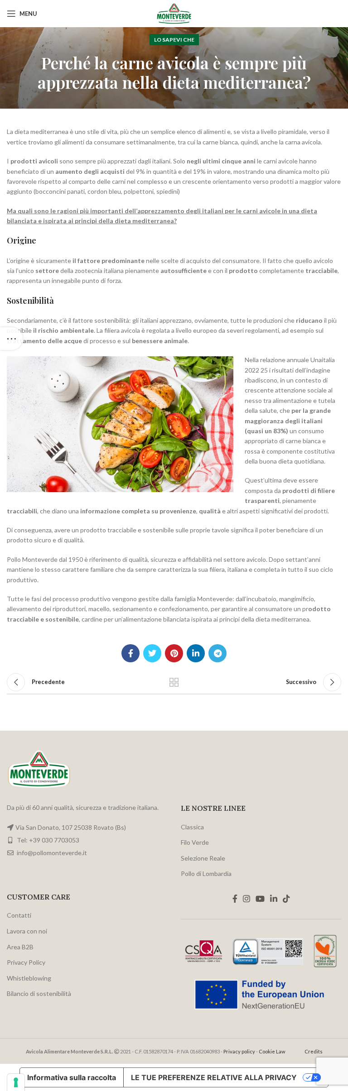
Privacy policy (239, 1051)
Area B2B (20, 947)
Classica (192, 827)
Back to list (174, 682)
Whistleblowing (29, 978)
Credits (313, 1051)
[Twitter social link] (152, 653)
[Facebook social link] (130, 653)
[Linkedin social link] (196, 653)
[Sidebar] (11, 338)
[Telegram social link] (217, 653)
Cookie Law (272, 1051)
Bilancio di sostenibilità (39, 993)
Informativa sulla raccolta (71, 1077)
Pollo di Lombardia (206, 873)
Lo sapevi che (174, 39)
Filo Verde (195, 842)
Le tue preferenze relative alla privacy (214, 1077)
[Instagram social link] (246, 898)
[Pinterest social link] (174, 653)
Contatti (19, 915)
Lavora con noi (27, 931)
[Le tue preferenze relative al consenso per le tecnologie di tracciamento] (15, 1082)
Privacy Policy (26, 962)
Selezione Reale (203, 858)
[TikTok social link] (286, 898)
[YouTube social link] (260, 898)
